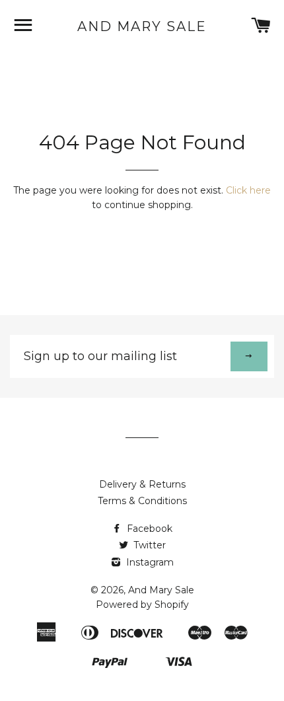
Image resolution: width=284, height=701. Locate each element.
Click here (248, 190)
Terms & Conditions (142, 501)
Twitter (148, 545)
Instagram (149, 562)
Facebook (148, 529)
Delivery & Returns (142, 484)
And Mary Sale (142, 26)
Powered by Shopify (142, 604)
